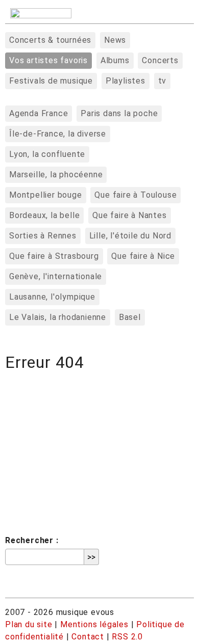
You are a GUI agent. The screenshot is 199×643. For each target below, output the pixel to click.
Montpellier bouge (45, 195)
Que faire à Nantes (129, 215)
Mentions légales (94, 624)
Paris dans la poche (119, 113)
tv (162, 81)
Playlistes (125, 81)
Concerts (160, 60)
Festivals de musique (51, 81)
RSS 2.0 (127, 636)
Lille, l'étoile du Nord (130, 235)
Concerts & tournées (50, 40)
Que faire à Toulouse (135, 195)
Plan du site (29, 624)
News (115, 40)
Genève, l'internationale (55, 276)
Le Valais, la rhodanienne (57, 317)
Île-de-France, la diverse (57, 134)
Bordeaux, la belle (44, 215)
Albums (115, 60)
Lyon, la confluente (47, 154)
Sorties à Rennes (43, 235)
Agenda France (38, 113)
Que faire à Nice (143, 256)
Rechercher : (32, 540)
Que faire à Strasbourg (54, 256)
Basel (130, 317)
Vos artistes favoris (48, 60)
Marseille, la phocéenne (56, 174)
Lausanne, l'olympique (52, 297)
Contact (87, 636)
